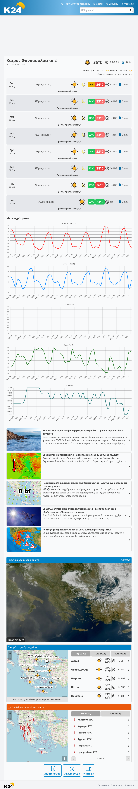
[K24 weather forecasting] (14, 7)
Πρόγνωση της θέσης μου (76, 3)
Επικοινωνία (103, 785)
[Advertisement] (69, 36)
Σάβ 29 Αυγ (101, 653)
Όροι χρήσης (117, 785)
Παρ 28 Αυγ (81, 653)
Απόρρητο (129, 785)
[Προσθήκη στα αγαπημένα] (56, 60)
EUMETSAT (125, 560)
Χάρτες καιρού (52, 773)
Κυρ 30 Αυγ (120, 653)
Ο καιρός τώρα (72, 773)
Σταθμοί (113, 3)
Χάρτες (99, 3)
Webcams (128, 3)
